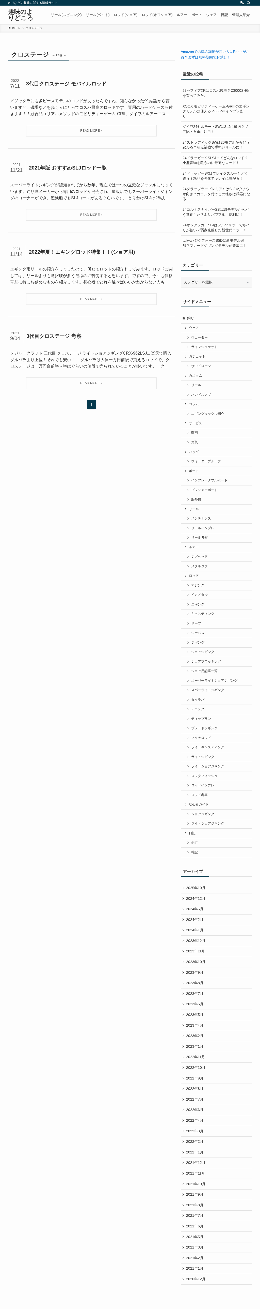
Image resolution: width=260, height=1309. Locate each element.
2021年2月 (194, 1258)
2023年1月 (194, 1046)
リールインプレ (202, 528)
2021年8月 (194, 1205)
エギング (197, 604)
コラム (194, 404)
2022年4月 (194, 1120)
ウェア (194, 328)
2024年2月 (194, 920)
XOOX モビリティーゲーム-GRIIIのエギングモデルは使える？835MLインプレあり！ (216, 111)
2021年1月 (194, 1268)
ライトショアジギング (207, 766)
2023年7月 (194, 994)
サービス (195, 423)
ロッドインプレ (202, 785)
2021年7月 (194, 1215)
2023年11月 (195, 951)
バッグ (194, 452)
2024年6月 (194, 909)
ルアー (194, 547)
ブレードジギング (204, 728)
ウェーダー (199, 337)
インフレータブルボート (209, 480)
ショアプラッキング (206, 661)
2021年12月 (195, 1163)
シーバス (197, 633)
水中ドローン (201, 366)
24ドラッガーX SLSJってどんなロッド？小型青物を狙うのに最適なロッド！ (215, 160)
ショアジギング (202, 652)
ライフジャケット (204, 347)
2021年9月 (194, 1194)
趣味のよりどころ (21, 15)
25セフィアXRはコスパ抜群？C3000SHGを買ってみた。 (216, 93)
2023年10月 (195, 962)
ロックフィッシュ (204, 776)
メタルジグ (199, 566)
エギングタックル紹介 (207, 414)
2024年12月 (195, 898)
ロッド (194, 575)
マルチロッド (201, 738)
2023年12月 (195, 941)
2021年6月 (194, 1226)
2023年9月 (194, 972)
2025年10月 (195, 888)
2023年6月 (194, 1004)
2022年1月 (194, 1152)
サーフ (196, 623)
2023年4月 (194, 1025)
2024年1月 (194, 930)
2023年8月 (194, 983)
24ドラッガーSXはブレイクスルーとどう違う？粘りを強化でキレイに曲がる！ (215, 175)
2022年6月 (194, 1110)
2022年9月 (194, 1078)
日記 (192, 833)
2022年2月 (194, 1141)
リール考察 (199, 537)
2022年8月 (194, 1089)
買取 (194, 442)
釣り (190, 318)
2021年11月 (195, 1173)
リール (196, 385)
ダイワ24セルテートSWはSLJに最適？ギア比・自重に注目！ (215, 129)
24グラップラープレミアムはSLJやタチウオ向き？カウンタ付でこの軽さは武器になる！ (216, 194)
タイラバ (197, 700)
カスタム (195, 375)
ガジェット (197, 356)
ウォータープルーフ (206, 461)
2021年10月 (195, 1184)
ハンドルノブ (201, 395)
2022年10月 (195, 1068)
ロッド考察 (199, 795)
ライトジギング (202, 757)
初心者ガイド (199, 804)
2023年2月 (194, 1036)
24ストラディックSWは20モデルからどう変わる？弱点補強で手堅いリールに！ (216, 144)
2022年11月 (195, 1057)
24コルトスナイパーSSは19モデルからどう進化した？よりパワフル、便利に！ (216, 212)
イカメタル (199, 595)
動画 (194, 433)
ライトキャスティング (207, 747)
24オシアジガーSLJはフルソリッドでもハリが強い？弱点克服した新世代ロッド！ (216, 227)
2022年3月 (194, 1131)
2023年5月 (194, 1015)
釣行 (194, 842)
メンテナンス (201, 518)
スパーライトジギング (207, 690)
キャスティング (202, 614)
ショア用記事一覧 (204, 671)
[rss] (242, 3)
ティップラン (201, 719)
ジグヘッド (199, 556)
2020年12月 (195, 1279)
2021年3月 (194, 1247)
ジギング (197, 642)
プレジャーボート (204, 490)
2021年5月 (194, 1237)
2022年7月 (194, 1099)
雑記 (194, 852)
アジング (197, 585)
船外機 (196, 499)
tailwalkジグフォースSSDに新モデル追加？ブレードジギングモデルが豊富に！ (215, 243)
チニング (197, 709)
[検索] (248, 3)
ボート (194, 471)
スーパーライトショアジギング (214, 680)
